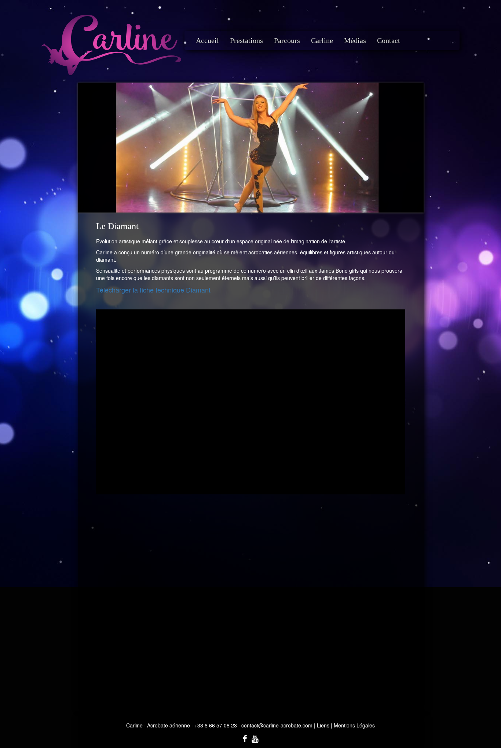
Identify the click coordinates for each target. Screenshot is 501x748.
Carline (322, 40)
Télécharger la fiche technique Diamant (153, 289)
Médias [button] (355, 40)
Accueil (207, 40)
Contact (388, 40)
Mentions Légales (354, 725)
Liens (323, 725)
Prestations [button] (246, 40)
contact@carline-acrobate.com (276, 725)
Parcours (287, 40)
